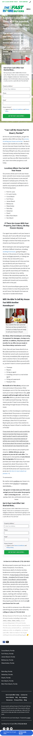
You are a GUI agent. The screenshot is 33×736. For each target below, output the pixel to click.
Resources (9, 700)
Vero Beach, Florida (7, 681)
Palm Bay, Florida (6, 671)
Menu (28, 9)
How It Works (10, 697)
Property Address (8, 86)
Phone (4, 93)
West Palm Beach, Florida (9, 684)
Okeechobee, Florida (7, 663)
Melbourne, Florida (7, 660)
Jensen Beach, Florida (8, 657)
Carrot (28, 718)
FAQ (16, 697)
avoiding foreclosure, (9, 252)
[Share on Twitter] (7, 642)
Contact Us (24, 695)
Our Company (23, 2)
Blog (25, 700)
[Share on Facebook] (4, 642)
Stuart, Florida (5, 678)
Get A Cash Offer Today (10, 2)
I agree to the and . (17, 110)
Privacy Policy (10, 547)
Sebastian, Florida (7, 675)
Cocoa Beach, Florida (7, 651)
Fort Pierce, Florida (7, 654)
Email (4, 100)
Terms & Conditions (18, 109)
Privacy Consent (7, 107)
